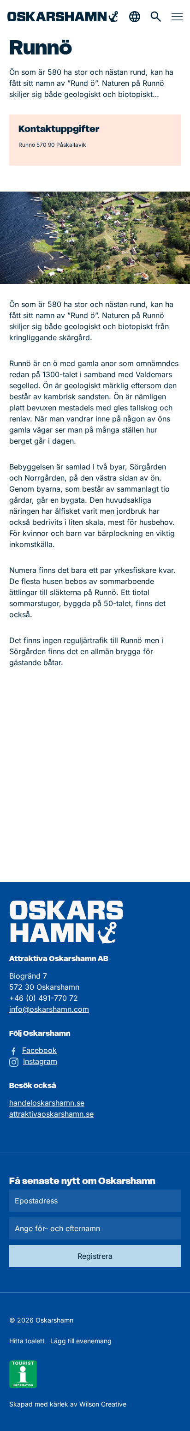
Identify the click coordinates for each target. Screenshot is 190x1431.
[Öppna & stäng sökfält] (134, 16)
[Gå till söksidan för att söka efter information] (155, 16)
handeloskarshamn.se (46, 1102)
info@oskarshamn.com (49, 1009)
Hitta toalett (27, 1341)
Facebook (39, 1050)
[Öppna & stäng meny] (177, 16)
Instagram (40, 1061)
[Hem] (62, 16)
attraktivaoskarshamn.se (51, 1113)
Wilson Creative (102, 1404)
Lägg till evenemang (81, 1341)
